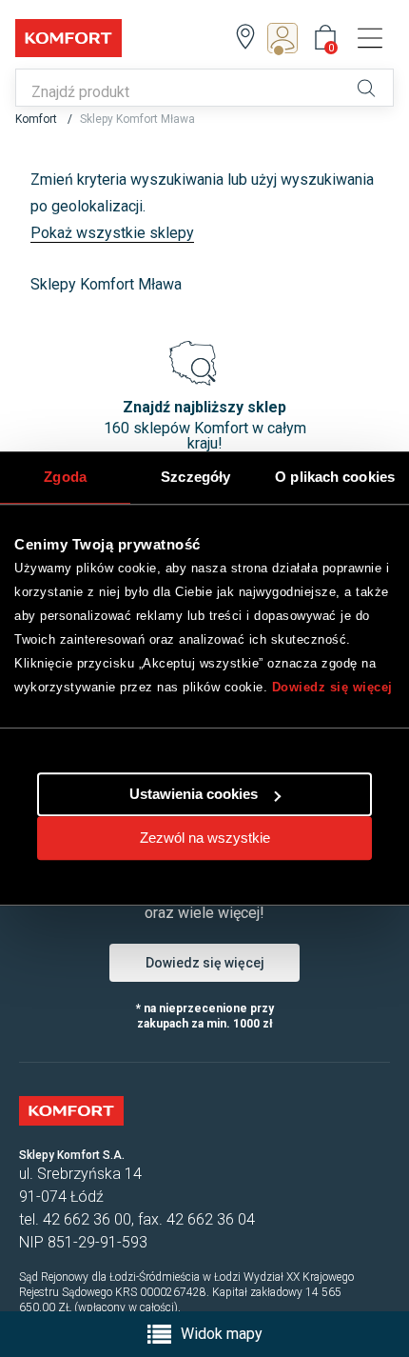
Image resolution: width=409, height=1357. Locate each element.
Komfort (37, 119)
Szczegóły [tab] (195, 477)
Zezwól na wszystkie (205, 837)
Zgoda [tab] (65, 477)
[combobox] (180, 92)
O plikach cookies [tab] (335, 477)
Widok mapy (222, 1334)
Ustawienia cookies (193, 794)
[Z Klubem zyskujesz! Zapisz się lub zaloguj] (288, 38)
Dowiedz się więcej (332, 687)
